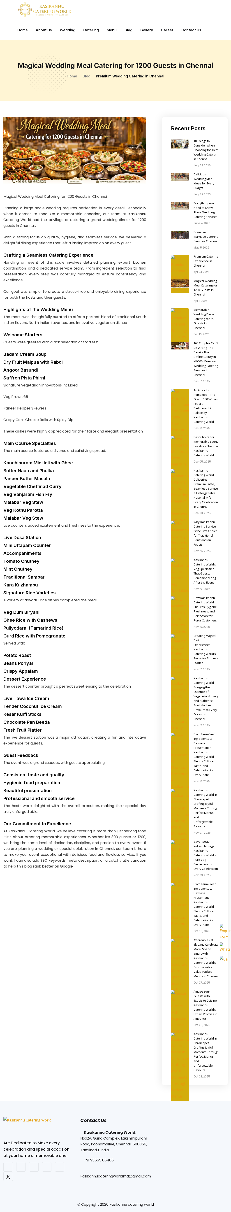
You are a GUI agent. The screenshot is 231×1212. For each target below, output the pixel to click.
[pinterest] (46, 1167)
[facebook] (8, 1167)
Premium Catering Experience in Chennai (206, 261)
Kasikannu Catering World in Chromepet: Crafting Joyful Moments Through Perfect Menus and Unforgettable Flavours (206, 808)
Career (167, 30)
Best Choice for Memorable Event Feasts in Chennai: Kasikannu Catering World (206, 446)
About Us (44, 30)
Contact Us (191, 30)
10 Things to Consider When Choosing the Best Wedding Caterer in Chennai (206, 150)
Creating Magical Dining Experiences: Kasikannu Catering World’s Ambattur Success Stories (206, 649)
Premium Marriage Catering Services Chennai (206, 236)
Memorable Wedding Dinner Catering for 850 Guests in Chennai (205, 319)
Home (22, 30)
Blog (128, 30)
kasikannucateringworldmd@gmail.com (115, 1176)
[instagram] (21, 1167)
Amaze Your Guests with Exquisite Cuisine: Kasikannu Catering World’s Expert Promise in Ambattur (205, 1005)
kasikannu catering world (131, 1204)
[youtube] (34, 1167)
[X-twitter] (8, 1176)
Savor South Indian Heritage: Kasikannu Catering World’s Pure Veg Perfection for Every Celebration (206, 855)
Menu (112, 30)
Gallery (146, 30)
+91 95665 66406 (99, 1160)
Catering (91, 30)
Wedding (67, 30)
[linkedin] (59, 1167)
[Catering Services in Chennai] (38, 1128)
